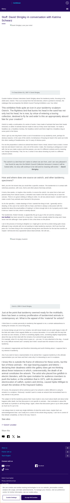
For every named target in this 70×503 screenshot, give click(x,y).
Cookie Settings (11, 497)
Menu (4, 9)
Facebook (41, 465)
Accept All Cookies (31, 497)
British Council (6, 3)
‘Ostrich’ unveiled (9, 425)
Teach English (6, 456)
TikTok (7, 469)
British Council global (7, 478)
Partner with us (6, 452)
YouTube (7, 465)
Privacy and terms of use (9, 481)
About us (4, 448)
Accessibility (5, 483)
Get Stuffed (6, 217)
